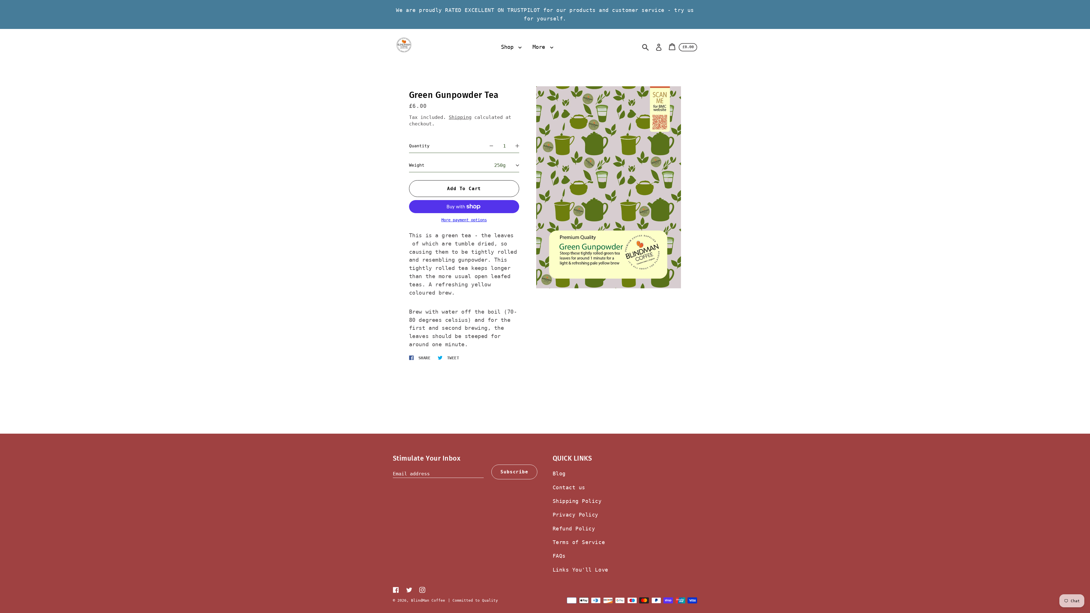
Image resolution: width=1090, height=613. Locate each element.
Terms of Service (579, 542)
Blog (559, 473)
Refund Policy (574, 529)
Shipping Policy (577, 501)
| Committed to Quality (473, 600)
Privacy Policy (575, 515)
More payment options (464, 220)
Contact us (569, 487)
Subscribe (514, 472)
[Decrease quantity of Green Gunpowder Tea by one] (491, 146)
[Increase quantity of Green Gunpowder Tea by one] (517, 146)
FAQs (559, 556)
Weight (416, 165)
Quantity (419, 145)
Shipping (460, 117)
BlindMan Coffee (428, 600)
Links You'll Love (580, 570)
